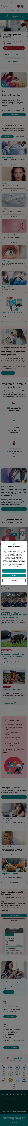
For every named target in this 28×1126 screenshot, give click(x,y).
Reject (14, 575)
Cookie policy (17, 566)
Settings (14, 580)
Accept (14, 571)
